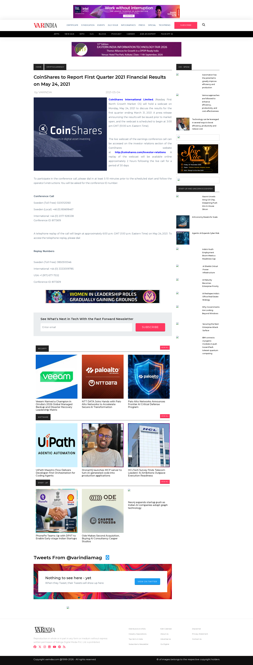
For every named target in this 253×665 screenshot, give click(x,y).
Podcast (116, 34)
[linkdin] (50, 647)
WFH (82, 34)
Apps (56, 34)
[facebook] (36, 647)
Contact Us (196, 639)
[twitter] (41, 647)
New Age (69, 34)
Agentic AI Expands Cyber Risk (205, 233)
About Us (164, 634)
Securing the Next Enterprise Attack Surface (210, 327)
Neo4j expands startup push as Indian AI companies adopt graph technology (148, 505)
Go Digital (164, 644)
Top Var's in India (136, 639)
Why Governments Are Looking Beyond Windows (210, 310)
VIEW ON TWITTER (147, 581)
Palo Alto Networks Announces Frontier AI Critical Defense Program (146, 404)
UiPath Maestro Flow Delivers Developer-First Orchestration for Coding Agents (55, 473)
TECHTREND (164, 25)
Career (131, 34)
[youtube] (55, 647)
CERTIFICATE (72, 25)
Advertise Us (165, 639)
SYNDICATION (87, 25)
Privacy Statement (200, 634)
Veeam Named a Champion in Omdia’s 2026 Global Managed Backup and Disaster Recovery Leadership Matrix (54, 405)
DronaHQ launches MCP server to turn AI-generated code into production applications (102, 473)
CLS (92, 34)
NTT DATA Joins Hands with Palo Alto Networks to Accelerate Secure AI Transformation (101, 404)
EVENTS (101, 25)
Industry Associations (137, 634)
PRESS (142, 25)
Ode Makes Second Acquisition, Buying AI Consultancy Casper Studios (100, 538)
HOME (38, 67)
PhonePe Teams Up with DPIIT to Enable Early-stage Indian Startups (56, 537)
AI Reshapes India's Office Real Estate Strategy (210, 296)
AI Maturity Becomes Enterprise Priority (210, 283)
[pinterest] (60, 647)
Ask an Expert (148, 34)
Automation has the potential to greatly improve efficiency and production (209, 81)
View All (165, 347)
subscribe (150, 327)
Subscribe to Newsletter (138, 644)
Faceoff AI (167, 34)
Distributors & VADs (137, 629)
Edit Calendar (166, 629)
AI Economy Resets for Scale (205, 217)
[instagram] (45, 647)
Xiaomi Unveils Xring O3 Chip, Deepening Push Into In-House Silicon (209, 202)
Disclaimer (196, 629)
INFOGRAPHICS (128, 25)
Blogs (102, 34)
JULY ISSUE (113, 25)
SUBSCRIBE (185, 25)
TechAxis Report (188, 34)
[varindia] (65, 647)
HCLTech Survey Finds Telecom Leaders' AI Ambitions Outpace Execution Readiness (146, 473)
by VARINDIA (43, 92)
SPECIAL (152, 25)
